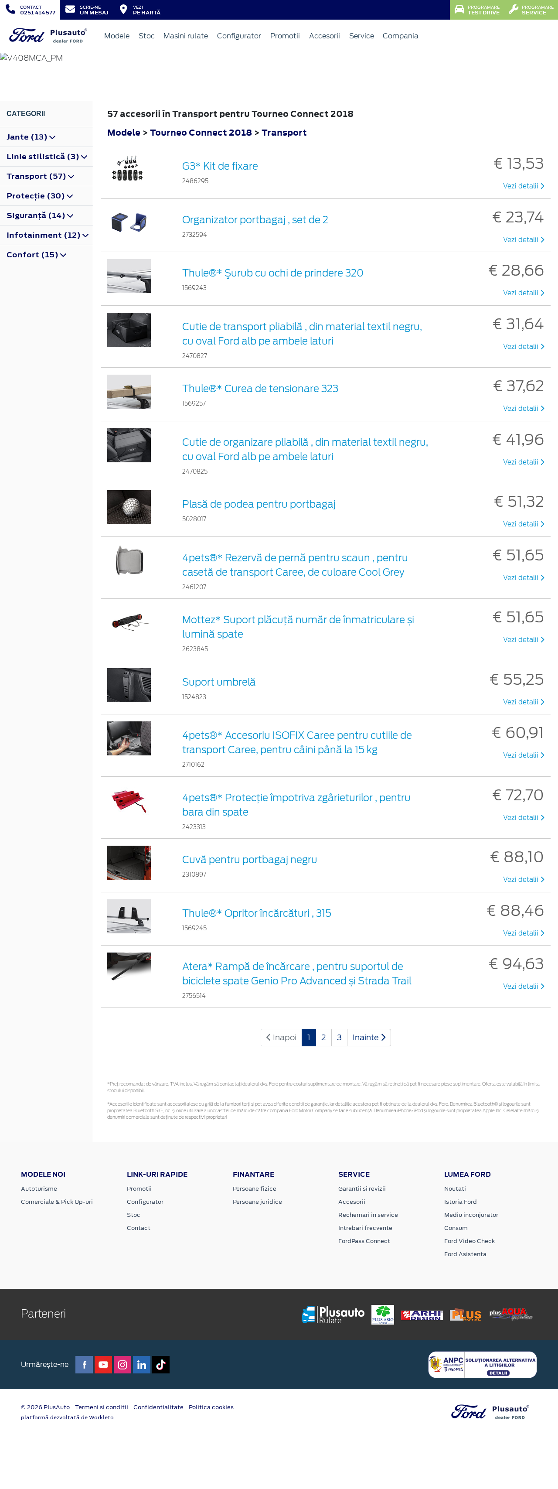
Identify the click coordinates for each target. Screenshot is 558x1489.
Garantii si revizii (362, 1189)
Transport (284, 132)
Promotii (285, 36)
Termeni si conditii (101, 1407)
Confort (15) (33, 254)
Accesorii (324, 36)
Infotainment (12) (44, 235)
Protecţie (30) (37, 196)
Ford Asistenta (465, 1254)
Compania (400, 36)
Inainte (367, 1037)
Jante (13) (28, 137)
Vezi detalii (521, 186)
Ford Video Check (469, 1241)
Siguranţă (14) (37, 215)
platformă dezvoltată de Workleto (67, 1417)
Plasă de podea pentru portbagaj (259, 504)
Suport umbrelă (219, 682)
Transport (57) (37, 176)
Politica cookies (211, 1407)
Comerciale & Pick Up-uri (57, 1202)
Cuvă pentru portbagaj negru (249, 859)
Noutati (455, 1189)
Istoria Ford (460, 1202)
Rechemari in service (368, 1215)
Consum (456, 1228)
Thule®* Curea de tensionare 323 (260, 388)
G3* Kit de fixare (220, 166)
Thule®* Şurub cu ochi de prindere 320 (273, 273)
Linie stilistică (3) (44, 156)
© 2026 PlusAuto (45, 1407)
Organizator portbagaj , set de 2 (255, 219)
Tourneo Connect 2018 (201, 132)
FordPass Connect (364, 1241)
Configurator (239, 36)
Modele (116, 36)
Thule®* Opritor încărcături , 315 (256, 913)
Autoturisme (39, 1189)
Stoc (147, 36)
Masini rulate (185, 36)
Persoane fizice (254, 1189)
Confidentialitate (158, 1407)
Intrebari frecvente (365, 1228)
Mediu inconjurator (471, 1215)
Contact (138, 1228)
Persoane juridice (257, 1202)
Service (361, 36)
